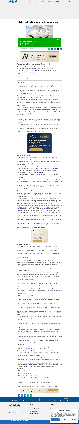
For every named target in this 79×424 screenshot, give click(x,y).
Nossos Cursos (36, 1)
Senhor (45, 208)
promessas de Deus (30, 292)
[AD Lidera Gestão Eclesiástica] (39, 61)
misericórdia (55, 168)
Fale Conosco (56, 1)
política (27, 348)
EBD (43, 1)
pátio (18, 181)
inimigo (49, 322)
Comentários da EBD (35, 409)
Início (30, 1)
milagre (23, 298)
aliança (51, 85)
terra (39, 312)
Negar (64, 419)
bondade (49, 168)
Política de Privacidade (56, 409)
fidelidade (47, 174)
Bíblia (53, 288)
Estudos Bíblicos (34, 413)
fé (27, 207)
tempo (30, 364)
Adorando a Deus (27, 97)
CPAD (35, 131)
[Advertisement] (39, 10)
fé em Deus (35, 70)
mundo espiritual (55, 329)
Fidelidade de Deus (21, 293)
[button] (76, 410)
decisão (19, 208)
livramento (46, 342)
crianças (20, 201)
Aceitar (55, 419)
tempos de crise (21, 338)
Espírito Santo (42, 268)
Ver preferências (73, 419)
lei (56, 92)
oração (35, 68)
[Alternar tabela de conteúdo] (60, 79)
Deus (41, 172)
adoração (29, 88)
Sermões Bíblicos (48, 1)
